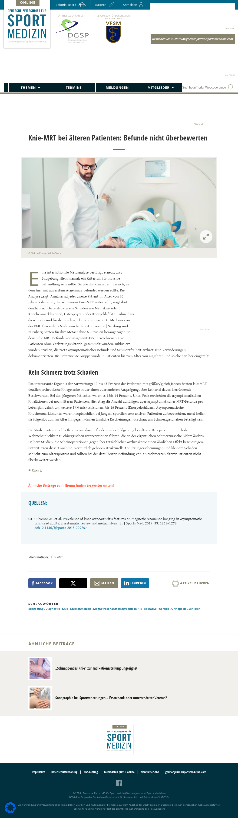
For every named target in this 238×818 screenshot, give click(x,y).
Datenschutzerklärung (64, 772)
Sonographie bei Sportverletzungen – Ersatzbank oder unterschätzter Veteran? (111, 697)
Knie (65, 609)
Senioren (194, 609)
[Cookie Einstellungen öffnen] (10, 812)
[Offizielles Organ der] (71, 42)
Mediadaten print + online (119, 772)
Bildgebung (36, 609)
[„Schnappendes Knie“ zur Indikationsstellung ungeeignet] (40, 668)
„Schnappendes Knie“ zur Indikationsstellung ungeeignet (96, 668)
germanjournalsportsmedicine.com (185, 772)
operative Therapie (157, 609)
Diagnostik (53, 609)
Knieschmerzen (81, 609)
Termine (74, 87)
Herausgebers (157, 808)
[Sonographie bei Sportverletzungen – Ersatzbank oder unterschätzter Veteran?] (40, 698)
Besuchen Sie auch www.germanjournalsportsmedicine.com (192, 39)
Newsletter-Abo (150, 772)
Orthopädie (179, 609)
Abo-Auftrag (91, 772)
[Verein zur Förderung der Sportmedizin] (113, 42)
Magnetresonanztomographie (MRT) (118, 609)
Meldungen (117, 87)
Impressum (38, 772)
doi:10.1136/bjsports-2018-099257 (60, 528)
